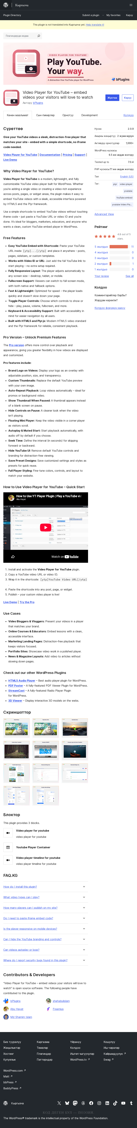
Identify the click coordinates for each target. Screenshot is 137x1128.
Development (89, 115)
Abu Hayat (16, 1009)
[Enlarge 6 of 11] (83, 745)
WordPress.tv (80, 1059)
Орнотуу (68, 115)
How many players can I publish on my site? (30, 907)
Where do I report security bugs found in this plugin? (35, 960)
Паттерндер (44, 1059)
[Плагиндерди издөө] (38, 36)
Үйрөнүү (75, 1042)
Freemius (58, 1009)
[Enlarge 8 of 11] (54, 767)
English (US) (127, 176)
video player (126, 184)
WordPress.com (14, 1070)
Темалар (42, 1047)
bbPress (10, 1082)
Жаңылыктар (11, 1047)
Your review (102, 276)
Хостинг (8, 1053)
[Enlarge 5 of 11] (54, 745)
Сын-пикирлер (45, 115)
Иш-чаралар (111, 1047)
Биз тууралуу (12, 1042)
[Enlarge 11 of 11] (54, 790)
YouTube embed (124, 197)
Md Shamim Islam (21, 1017)
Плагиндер (44, 1053)
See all (130, 276)
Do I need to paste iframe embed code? (28, 918)
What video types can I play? (21, 897)
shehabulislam (61, 1001)
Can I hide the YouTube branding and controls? (32, 939)
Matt (8, 1076)
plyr (115, 184)
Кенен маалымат (17, 115)
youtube (128, 191)
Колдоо (128, 115)
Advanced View (104, 214)
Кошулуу (109, 1042)
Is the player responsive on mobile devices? (30, 928)
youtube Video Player (122, 204)
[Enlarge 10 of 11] (25, 790)
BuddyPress (12, 1088)
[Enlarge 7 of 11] (25, 767)
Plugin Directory (12, 15)
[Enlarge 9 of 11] (83, 767)
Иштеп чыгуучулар (82, 1053)
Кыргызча (17, 1103)
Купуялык (9, 1059)
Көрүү (127, 97)
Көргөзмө (43, 1042)
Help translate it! (95, 24)
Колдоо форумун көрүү (110, 308)
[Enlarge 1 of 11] (25, 722)
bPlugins (38, 102)
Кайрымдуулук (115, 1053)
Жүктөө (112, 97)
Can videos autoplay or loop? (21, 949)
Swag (109, 1059)
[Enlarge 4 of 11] (25, 745)
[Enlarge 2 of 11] (54, 722)
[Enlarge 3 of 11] (83, 722)
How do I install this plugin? (20, 886)
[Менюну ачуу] (131, 5)
